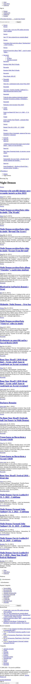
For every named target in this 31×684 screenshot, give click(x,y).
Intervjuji (5, 139)
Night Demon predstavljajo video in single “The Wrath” (14, 211)
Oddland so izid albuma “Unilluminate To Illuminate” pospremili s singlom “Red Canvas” (16, 622)
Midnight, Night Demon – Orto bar (15, 304)
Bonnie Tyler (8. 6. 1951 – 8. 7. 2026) (13, 127)
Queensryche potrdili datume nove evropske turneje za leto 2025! (15, 192)
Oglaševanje (6, 13)
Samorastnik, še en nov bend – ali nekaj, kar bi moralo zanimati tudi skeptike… (16, 159)
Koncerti (5, 138)
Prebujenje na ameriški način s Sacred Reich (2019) (13, 341)
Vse (8, 56)
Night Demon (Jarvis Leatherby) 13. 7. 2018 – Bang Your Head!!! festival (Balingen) (14, 555)
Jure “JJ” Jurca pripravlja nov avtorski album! (15, 37)
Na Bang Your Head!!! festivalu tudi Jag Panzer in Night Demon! (14, 419)
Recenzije (6, 55)
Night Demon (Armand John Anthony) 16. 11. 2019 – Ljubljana (15, 525)
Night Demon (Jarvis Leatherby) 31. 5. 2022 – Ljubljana (14, 496)
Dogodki (6, 602)
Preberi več (3, 677)
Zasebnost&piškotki (5, 680)
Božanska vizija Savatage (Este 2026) (13, 104)
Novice (5, 25)
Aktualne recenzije (12, 60)
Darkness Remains (8, 403)
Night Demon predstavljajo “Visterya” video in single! (12, 322)
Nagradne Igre (7, 601)
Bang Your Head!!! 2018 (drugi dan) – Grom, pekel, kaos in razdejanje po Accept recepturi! (14, 361)
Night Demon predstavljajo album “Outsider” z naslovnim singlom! (15, 268)
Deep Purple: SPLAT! (9, 76)
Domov (5, 11)
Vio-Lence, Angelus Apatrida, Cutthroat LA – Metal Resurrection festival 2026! (15, 90)
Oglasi (5, 661)
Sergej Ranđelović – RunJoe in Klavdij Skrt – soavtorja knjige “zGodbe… (15, 167)
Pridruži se (6, 14)
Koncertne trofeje (4, 491)
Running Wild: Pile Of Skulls (11, 64)
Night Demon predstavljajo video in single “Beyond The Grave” (14, 230)
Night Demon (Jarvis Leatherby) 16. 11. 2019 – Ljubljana (14, 539)
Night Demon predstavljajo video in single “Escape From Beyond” (14, 249)
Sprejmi (27, 675)
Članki (5, 107)
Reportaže (6, 79)
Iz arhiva (9, 58)
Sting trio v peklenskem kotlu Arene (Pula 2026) (16, 84)
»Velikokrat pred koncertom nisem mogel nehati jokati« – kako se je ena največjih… (16, 144)
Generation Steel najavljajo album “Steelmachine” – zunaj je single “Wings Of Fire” (17, 615)
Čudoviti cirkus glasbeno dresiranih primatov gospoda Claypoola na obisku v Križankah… (15, 98)
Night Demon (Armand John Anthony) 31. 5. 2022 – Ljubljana (14, 510)
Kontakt (5, 16)
